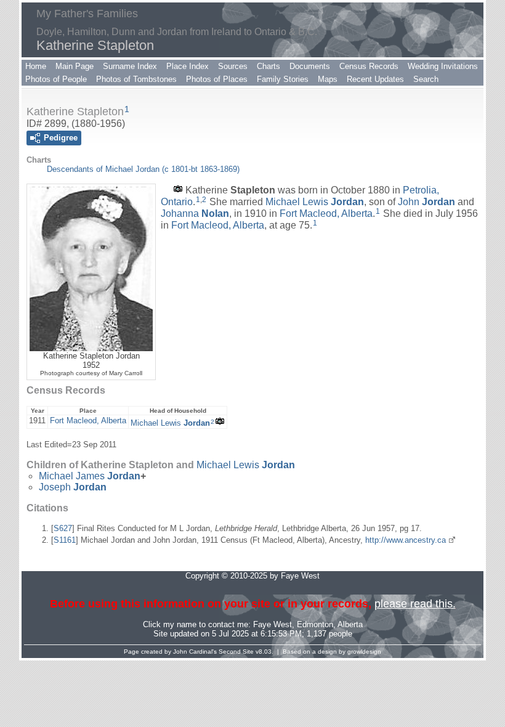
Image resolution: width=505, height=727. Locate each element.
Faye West (272, 624)
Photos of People (56, 79)
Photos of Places (217, 79)
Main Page (74, 66)
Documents (309, 66)
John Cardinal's (195, 651)
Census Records (368, 66)
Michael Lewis (314, 202)
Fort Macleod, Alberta (326, 213)
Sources (233, 66)
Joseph (73, 487)
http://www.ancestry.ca (405, 540)
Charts (268, 66)
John (426, 202)
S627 (63, 528)
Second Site (236, 651)
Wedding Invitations (443, 66)
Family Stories (283, 79)
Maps (327, 79)
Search (425, 79)
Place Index (187, 66)
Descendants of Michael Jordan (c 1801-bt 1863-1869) (143, 169)
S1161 (65, 540)
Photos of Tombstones (136, 79)
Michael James (89, 476)
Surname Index (130, 66)
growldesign (364, 651)
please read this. (415, 604)
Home (35, 66)
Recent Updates (375, 79)
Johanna (195, 213)
